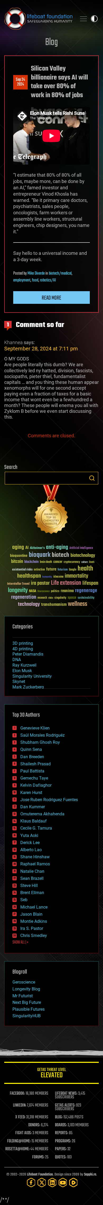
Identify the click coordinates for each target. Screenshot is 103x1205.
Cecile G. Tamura (36, 828)
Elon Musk (22, 670)
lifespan (90, 583)
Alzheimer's (37, 548)
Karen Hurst (31, 792)
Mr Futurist (22, 995)
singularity (60, 598)
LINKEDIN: (19, 1105)
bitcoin (17, 561)
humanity (47, 577)
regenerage (86, 591)
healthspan (29, 576)
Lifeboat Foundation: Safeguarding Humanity (38, 18)
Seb (23, 899)
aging (18, 547)
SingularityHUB (26, 1015)
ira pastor (40, 583)
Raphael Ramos (35, 863)
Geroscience (23, 982)
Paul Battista (32, 770)
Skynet (18, 681)
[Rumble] (73, 1182)
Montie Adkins (33, 921)
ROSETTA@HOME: (17, 1149)
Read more (51, 298)
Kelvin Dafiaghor (36, 785)
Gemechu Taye (34, 778)
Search (92, 478)
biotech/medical (60, 273)
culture (84, 562)
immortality (76, 576)
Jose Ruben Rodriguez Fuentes (49, 799)
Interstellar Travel (18, 584)
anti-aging (57, 547)
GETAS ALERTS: (65, 1105)
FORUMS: (38, 1157)
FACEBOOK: (17, 1093)
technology (29, 605)
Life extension (66, 583)
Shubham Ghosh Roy (40, 742)
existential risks (22, 570)
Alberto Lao (31, 849)
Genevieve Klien (35, 728)
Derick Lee (30, 842)
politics (55, 591)
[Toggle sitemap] (83, 18)
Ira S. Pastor (31, 928)
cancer (57, 562)
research (42, 598)
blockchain (31, 562)
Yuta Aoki (29, 835)
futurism (63, 570)
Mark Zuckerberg (28, 687)
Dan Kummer (32, 806)
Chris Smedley (33, 935)
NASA (32, 591)
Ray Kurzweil (24, 665)
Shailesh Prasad (35, 763)
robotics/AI (48, 280)
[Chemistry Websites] (51, 510)
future (51, 569)
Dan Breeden (32, 756)
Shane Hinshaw (35, 856)
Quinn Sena (31, 749)
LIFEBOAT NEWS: (66, 1093)
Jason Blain (31, 914)
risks (50, 597)
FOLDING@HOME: (19, 1141)
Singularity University (32, 676)
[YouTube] (63, 1182)
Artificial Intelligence (81, 548)
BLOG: (59, 1117)
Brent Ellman (32, 892)
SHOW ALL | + (20, 942)
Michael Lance (34, 907)
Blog (51, 42)
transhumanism (54, 604)
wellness (77, 604)
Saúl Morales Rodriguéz (42, 735)
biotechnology (83, 555)
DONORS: (34, 1125)
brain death (46, 562)
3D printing (22, 643)
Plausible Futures (28, 1009)
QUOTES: (60, 1157)
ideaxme (58, 577)
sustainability (86, 598)
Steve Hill (29, 885)
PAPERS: (61, 1149)
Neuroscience (44, 591)
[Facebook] (31, 1182)
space (72, 597)
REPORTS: (61, 1133)
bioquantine (18, 555)
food (35, 280)
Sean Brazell (32, 878)
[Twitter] (42, 1182)
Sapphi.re (90, 1175)
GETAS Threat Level (51, 1074)
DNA (16, 659)
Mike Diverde (36, 273)
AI (27, 548)
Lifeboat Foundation (40, 1175)
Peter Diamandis (27, 654)
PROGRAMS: (63, 1141)
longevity (18, 590)
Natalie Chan (32, 871)
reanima (67, 590)
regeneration (23, 597)
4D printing (22, 648)
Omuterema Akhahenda (42, 813)
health (85, 569)
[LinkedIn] (52, 1182)
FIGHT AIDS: (23, 1133)
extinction (39, 570)
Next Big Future (26, 1002)
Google (72, 570)
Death (91, 562)
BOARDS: (61, 1125)
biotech (60, 555)
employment (21, 280)
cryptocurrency (72, 562)
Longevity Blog (26, 988)
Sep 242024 (20, 82)
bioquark (39, 555)
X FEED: (20, 1117)
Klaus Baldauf (33, 821)
